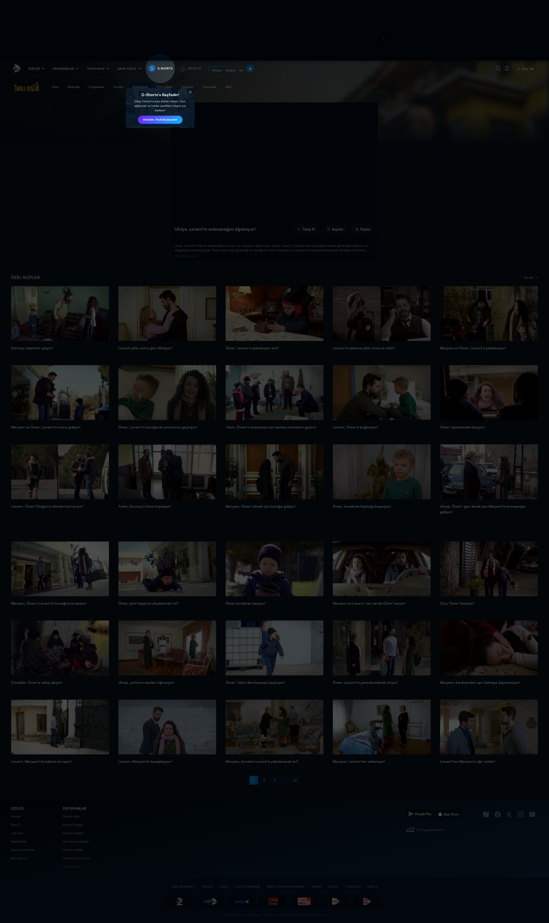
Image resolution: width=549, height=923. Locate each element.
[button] (190, 92)
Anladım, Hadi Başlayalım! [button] (160, 119)
